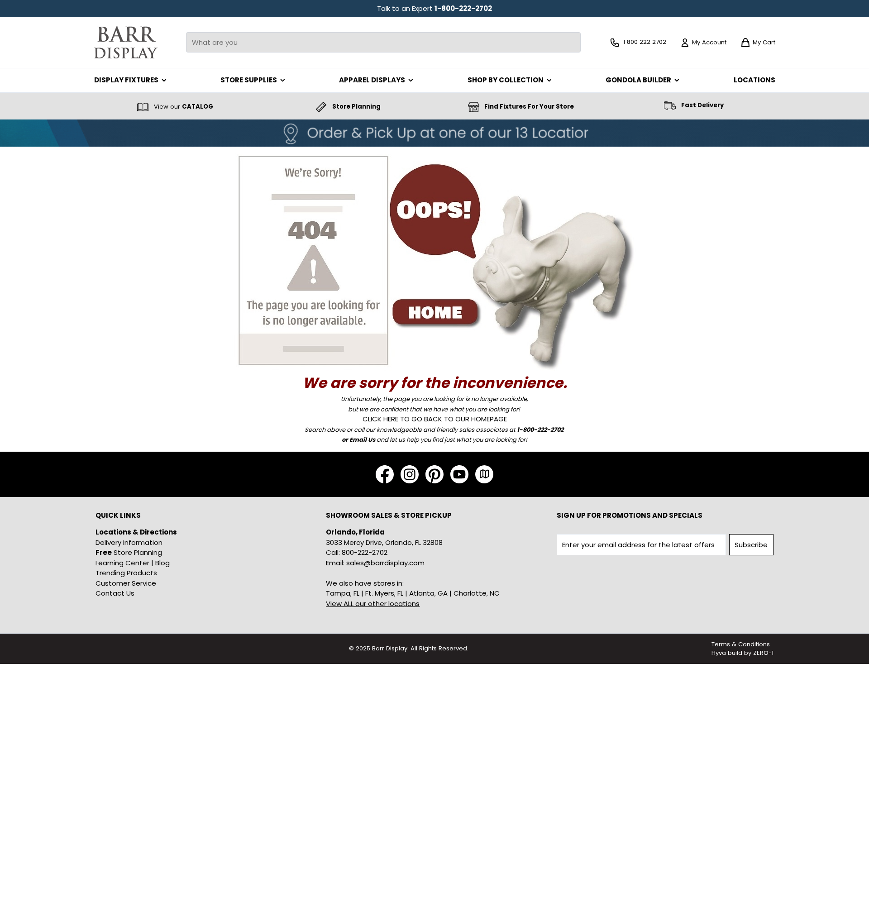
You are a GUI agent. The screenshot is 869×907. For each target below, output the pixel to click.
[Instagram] (410, 474)
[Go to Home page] (126, 42)
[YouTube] (459, 474)
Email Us (362, 439)
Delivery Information (128, 542)
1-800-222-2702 (463, 8)
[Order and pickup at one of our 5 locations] (434, 133)
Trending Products (126, 573)
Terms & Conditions (740, 644)
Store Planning (128, 552)
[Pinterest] (434, 474)
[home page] (434, 259)
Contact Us (114, 593)
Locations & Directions (136, 532)
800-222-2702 (364, 552)
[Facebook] (385, 474)
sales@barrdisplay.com (385, 563)
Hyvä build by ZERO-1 (742, 653)
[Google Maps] (484, 474)
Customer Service (125, 583)
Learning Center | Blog (132, 563)
